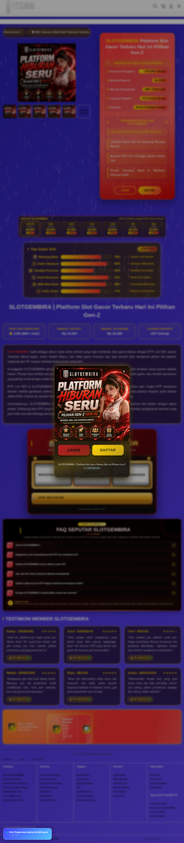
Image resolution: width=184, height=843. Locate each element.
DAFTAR (108, 450)
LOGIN (73, 450)
